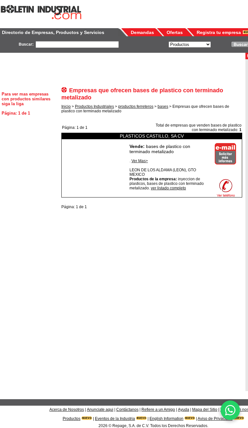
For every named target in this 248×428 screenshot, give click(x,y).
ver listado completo (168, 188)
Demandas (142, 32)
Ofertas (175, 32)
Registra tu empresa (219, 32)
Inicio (66, 106)
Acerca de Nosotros (66, 409)
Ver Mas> (139, 161)
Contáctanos (127, 409)
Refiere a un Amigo (158, 409)
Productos (71, 418)
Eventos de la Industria (115, 418)
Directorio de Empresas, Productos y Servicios (53, 32)
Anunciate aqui (100, 409)
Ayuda (183, 409)
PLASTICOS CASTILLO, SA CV (152, 136)
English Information (166, 418)
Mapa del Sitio (204, 409)
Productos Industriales (94, 106)
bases (163, 106)
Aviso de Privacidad (215, 418)
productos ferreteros (135, 106)
